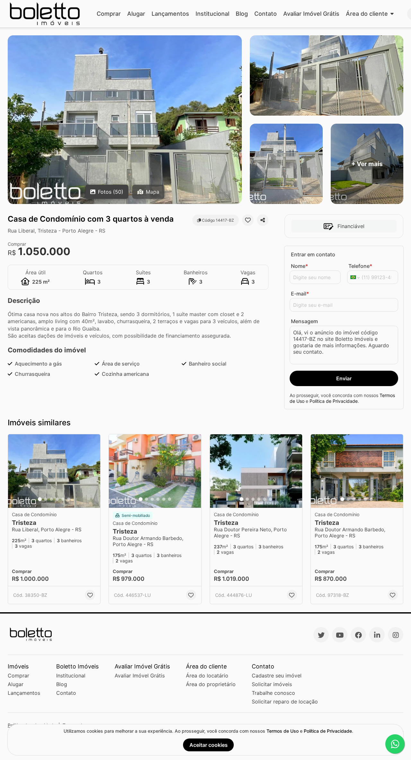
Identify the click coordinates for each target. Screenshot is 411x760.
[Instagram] (395, 634)
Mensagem (304, 321)
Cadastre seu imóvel (277, 675)
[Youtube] (339, 634)
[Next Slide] (93, 471)
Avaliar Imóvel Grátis (311, 13)
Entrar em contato (313, 254)
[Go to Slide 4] (57, 499)
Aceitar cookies (208, 745)
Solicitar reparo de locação (285, 701)
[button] (54, 471)
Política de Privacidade (334, 401)
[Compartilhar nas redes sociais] (262, 220)
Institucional (212, 13)
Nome (299, 266)
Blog (242, 13)
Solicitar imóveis (272, 684)
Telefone (360, 266)
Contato (265, 13)
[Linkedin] (377, 634)
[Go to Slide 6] (68, 499)
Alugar (136, 13)
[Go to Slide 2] (45, 499)
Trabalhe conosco (273, 693)
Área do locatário (207, 675)
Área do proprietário (211, 684)
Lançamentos (170, 13)
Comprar (109, 13)
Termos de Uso (283, 731)
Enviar (344, 378)
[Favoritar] (248, 220)
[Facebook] (358, 634)
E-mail (300, 293)
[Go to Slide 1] (40, 499)
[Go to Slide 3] (51, 499)
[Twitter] (321, 634)
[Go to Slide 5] (63, 499)
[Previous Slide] (15, 471)
